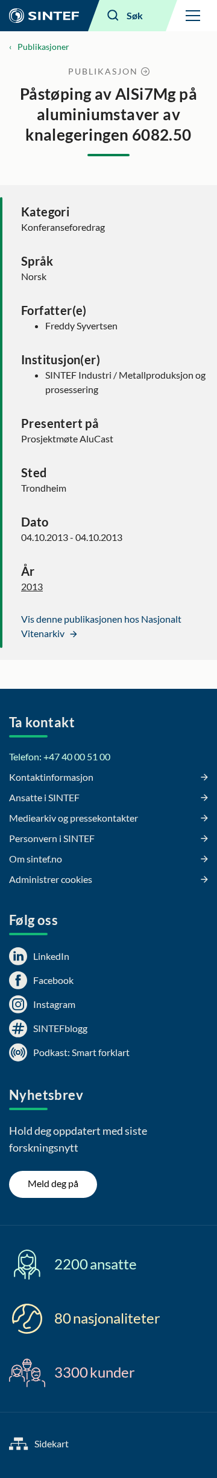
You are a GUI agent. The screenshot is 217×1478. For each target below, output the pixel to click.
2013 (32, 586)
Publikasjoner (43, 46)
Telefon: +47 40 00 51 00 (59, 756)
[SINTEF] (44, 15)
